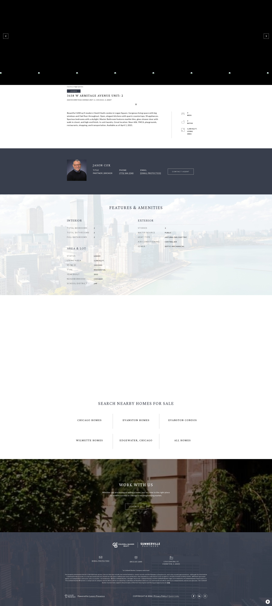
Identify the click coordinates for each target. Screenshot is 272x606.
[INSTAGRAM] (205, 596)
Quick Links (173, 596)
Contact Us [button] (136, 506)
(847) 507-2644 (136, 561)
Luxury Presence (97, 596)
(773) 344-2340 (126, 173)
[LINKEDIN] (199, 596)
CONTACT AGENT (180, 171)
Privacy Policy (160, 596)
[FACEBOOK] (193, 596)
